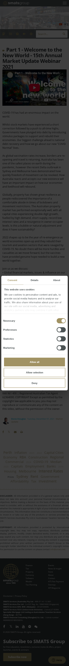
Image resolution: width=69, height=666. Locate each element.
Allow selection (34, 372)
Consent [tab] (12, 280)
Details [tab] (35, 280)
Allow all (34, 361)
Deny (34, 383)
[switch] (61, 329)
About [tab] (56, 280)
